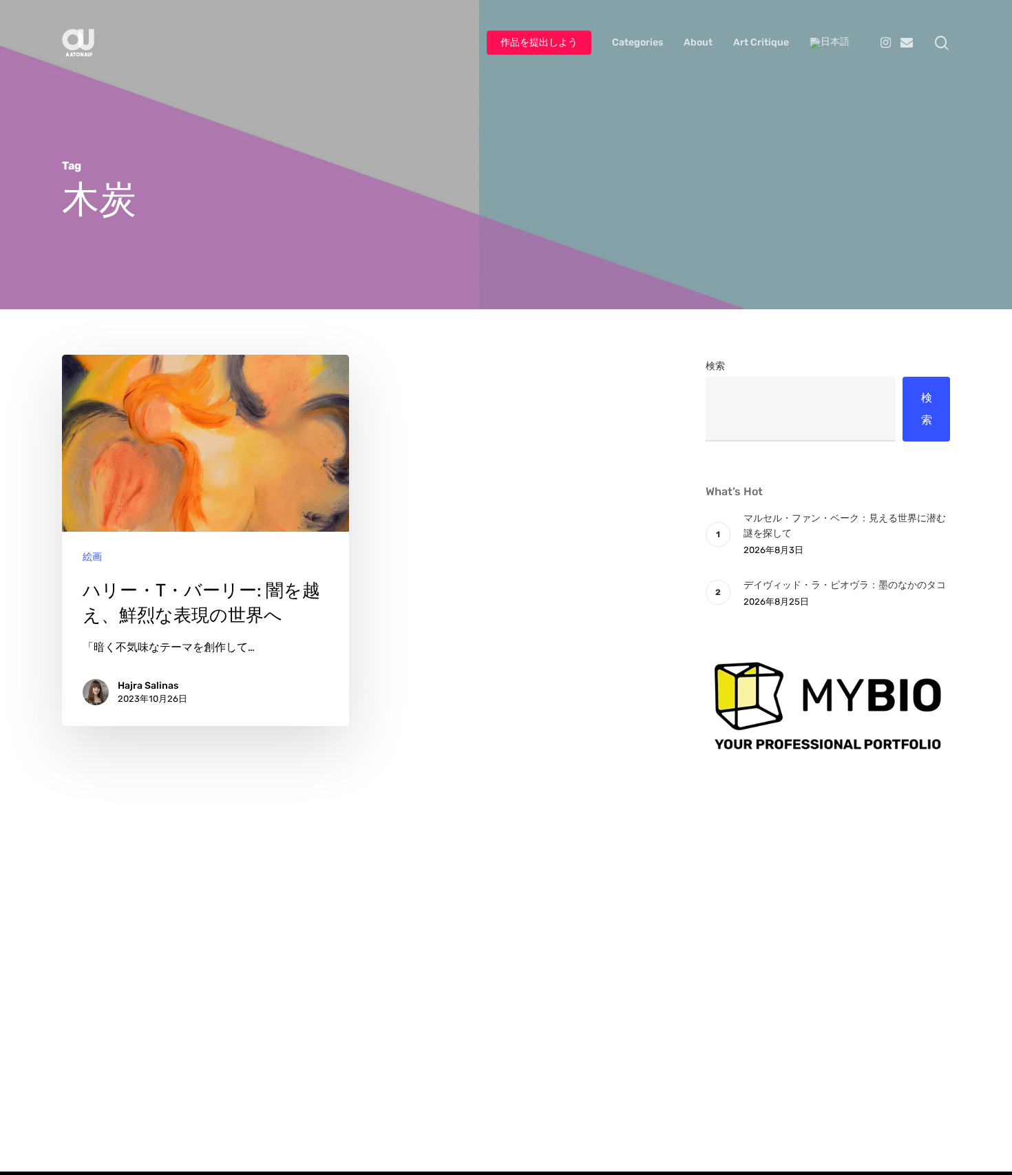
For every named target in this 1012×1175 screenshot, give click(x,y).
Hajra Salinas (148, 686)
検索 (715, 366)
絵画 (92, 557)
